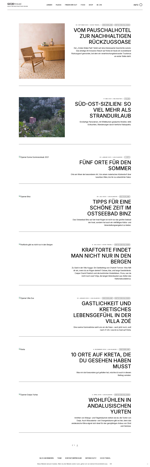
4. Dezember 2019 (99, 349)
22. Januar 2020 (83, 298)
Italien (127, 98)
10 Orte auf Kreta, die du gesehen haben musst (101, 360)
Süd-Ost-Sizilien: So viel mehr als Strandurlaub (103, 110)
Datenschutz (90, 458)
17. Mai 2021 (107, 98)
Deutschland (125, 196)
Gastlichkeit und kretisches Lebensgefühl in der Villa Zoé (102, 312)
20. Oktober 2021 (82, 25)
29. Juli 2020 (101, 196)
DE (97, 5)
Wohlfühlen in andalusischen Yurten (109, 406)
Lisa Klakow (117, 157)
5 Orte (127, 157)
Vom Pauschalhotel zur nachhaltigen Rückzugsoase (102, 36)
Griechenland (107, 25)
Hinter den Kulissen (122, 25)
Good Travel (95, 25)
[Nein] (147, 464)
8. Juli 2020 (96, 244)
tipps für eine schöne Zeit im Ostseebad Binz (109, 208)
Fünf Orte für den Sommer (105, 165)
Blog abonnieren (47, 458)
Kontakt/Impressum (73, 458)
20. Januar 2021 (105, 157)
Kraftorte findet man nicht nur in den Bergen (101, 256)
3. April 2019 (96, 394)
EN (101, 5)
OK (111, 464)
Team (59, 458)
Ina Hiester (117, 98)
